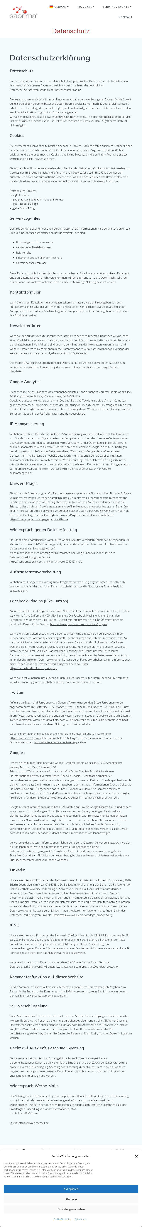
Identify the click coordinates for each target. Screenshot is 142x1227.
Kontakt (126, 17)
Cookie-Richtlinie (61, 1219)
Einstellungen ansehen (71, 1209)
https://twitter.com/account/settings (55, 742)
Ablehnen (71, 1199)
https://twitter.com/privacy (25, 738)
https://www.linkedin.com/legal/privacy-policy (86, 915)
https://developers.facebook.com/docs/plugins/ (78, 624)
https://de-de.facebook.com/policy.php (33, 668)
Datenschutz (81, 1219)
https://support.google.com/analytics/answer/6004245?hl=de (46, 561)
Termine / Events (115, 6)
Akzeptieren (71, 1189)
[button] (136, 1156)
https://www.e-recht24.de (34, 1123)
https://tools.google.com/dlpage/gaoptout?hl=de (39, 519)
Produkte (84, 6)
